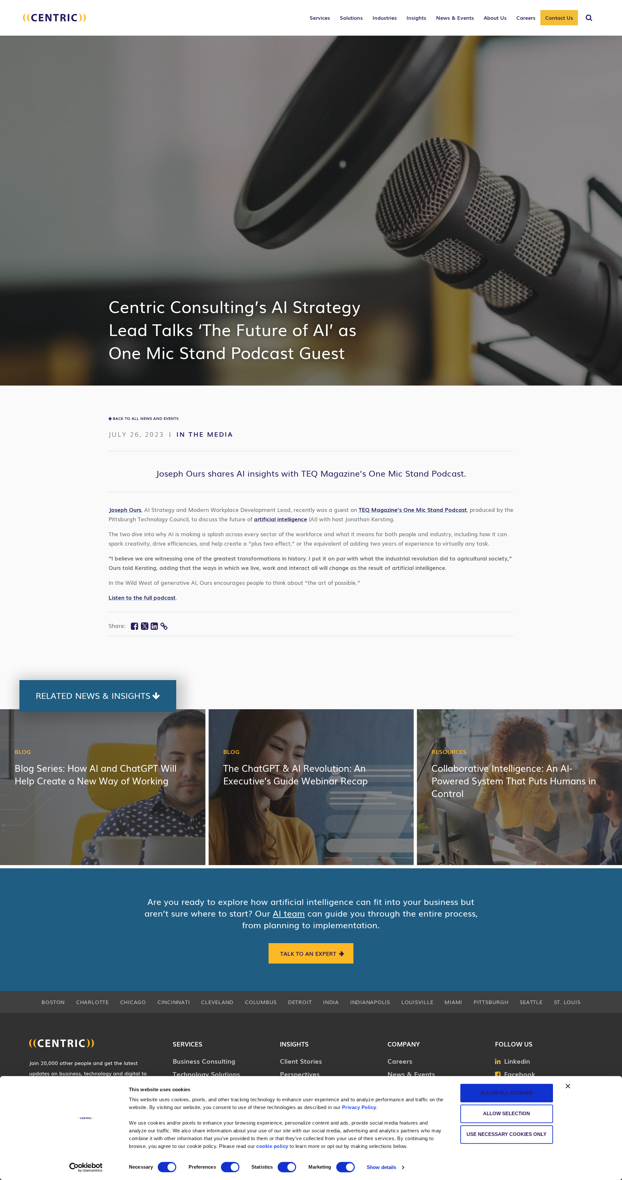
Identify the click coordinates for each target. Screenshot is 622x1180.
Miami (453, 1002)
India (331, 1002)
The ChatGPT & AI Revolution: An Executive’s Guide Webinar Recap (295, 774)
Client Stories (301, 1061)
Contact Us (559, 17)
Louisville (417, 1002)
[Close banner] (568, 1086)
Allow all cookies (506, 1092)
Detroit (300, 1002)
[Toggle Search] (588, 17)
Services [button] (320, 17)
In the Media (205, 434)
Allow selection (506, 1113)
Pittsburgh (491, 1002)
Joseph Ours (125, 509)
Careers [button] (526, 17)
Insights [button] (416, 17)
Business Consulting (204, 1061)
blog (23, 751)
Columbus (261, 1002)
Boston (53, 1002)
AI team (289, 913)
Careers (399, 1061)
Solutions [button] (351, 17)
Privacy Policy (359, 1107)
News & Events (411, 1074)
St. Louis (567, 1002)
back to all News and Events (146, 418)
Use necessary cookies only (506, 1134)
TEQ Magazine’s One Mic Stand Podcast (413, 509)
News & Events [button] (455, 17)
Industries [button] (385, 17)
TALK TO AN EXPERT (308, 953)
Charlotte (92, 1002)
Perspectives (300, 1074)
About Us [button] (495, 17)
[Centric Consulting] (54, 21)
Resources (449, 751)
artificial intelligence (280, 519)
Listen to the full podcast (142, 597)
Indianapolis (370, 1002)
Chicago (133, 1002)
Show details (381, 1167)
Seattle (531, 1002)
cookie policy (272, 1146)
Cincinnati (173, 1002)
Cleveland (217, 1002)
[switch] (230, 1167)
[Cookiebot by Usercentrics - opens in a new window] (86, 1167)
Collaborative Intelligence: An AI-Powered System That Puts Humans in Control (514, 780)
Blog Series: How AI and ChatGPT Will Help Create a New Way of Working (96, 774)
